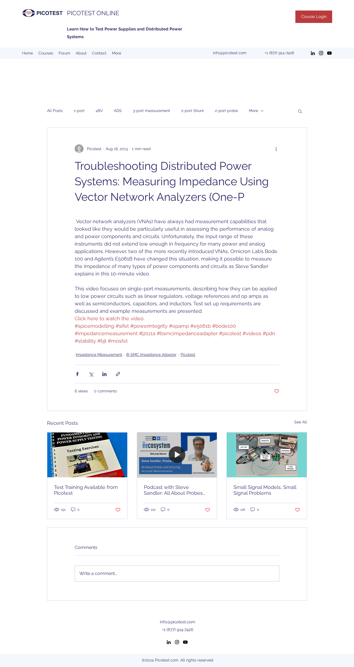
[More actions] (276, 148)
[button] (300, 111)
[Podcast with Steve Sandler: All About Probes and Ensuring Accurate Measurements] (177, 454)
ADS (118, 110)
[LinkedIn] (313, 53)
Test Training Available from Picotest (86, 490)
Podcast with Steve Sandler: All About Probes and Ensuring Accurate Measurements (173, 490)
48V (99, 110)
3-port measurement (151, 110)
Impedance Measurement (99, 354)
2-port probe (226, 110)
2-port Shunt (192, 110)
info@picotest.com (229, 53)
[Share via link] (118, 374)
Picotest (188, 354)
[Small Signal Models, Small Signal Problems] (267, 454)
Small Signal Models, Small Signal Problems (264, 490)
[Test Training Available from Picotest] (87, 454)
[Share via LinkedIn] (104, 374)
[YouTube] (329, 53)
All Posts (55, 110)
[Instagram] (321, 53)
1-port (79, 110)
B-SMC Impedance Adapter (151, 354)
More (253, 110)
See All (300, 422)
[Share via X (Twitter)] (90, 374)
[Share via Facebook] (77, 374)
